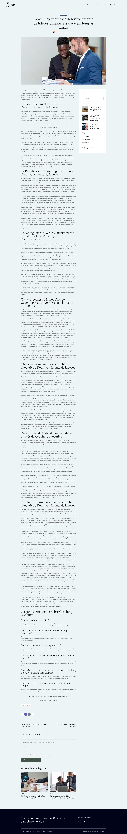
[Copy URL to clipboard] (32, 714)
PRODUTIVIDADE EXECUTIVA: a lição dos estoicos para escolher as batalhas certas (97, 117)
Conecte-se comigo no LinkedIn (48, 127)
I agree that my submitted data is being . (36, 754)
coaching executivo (26, 705)
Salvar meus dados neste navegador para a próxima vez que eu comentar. (38, 742)
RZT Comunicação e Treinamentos (97, 831)
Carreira (64, 15)
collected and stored (44, 754)
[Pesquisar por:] (93, 98)
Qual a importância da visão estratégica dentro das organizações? (62, 797)
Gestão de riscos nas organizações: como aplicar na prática (33, 797)
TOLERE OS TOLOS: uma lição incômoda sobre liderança (95, 109)
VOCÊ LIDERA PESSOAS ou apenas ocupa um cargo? (95, 126)
